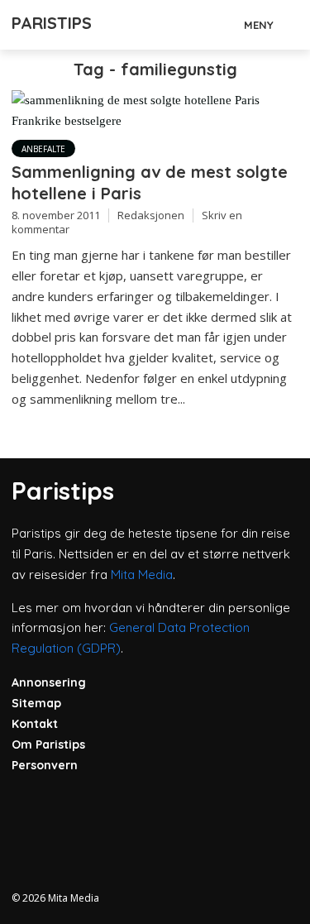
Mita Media (142, 574)
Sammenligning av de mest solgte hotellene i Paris (150, 182)
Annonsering (49, 682)
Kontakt (35, 723)
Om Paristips (48, 744)
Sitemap (36, 703)
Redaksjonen (150, 215)
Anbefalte (43, 149)
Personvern (45, 765)
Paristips (52, 22)
